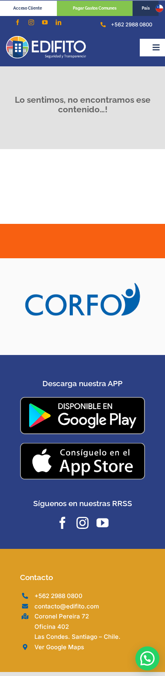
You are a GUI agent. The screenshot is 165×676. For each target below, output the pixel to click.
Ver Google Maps (59, 647)
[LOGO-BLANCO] (46, 39)
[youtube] (45, 22)
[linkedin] (58, 22)
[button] (147, 658)
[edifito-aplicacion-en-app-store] (82, 446)
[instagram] (31, 22)
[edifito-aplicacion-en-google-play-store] (82, 400)
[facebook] (17, 22)
